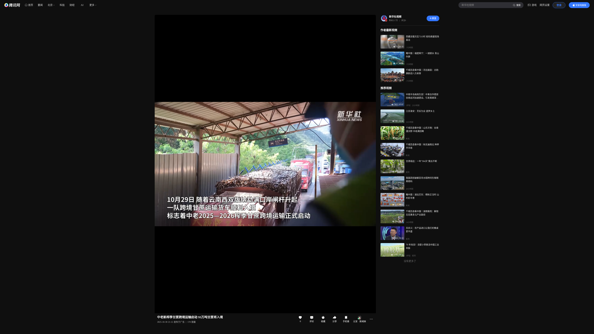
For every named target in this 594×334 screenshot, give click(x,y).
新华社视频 (395, 16)
